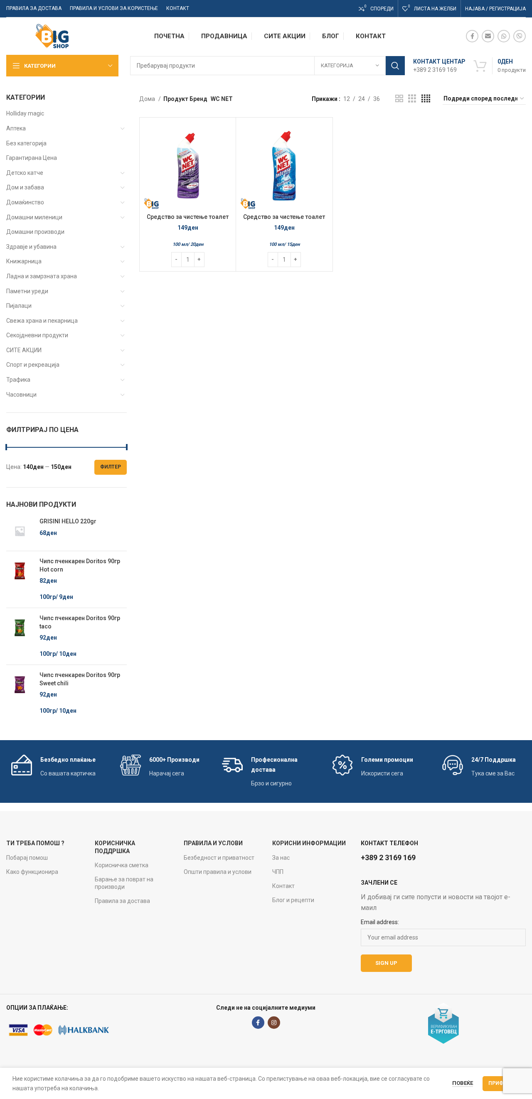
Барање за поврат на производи (124, 883)
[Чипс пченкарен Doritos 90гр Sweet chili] (19, 693)
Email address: (380, 922)
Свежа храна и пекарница (42, 320)
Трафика (18, 379)
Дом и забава (25, 187)
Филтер (110, 467)
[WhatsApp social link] (504, 36)
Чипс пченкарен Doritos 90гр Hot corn (79, 565)
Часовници (21, 394)
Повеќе (462, 1083)
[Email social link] (488, 36)
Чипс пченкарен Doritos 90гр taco (79, 622)
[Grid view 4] (425, 98)
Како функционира (32, 871)
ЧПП (277, 871)
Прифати (501, 1083)
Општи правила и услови (217, 871)
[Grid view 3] (412, 98)
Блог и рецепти (293, 900)
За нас (281, 857)
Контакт (283, 886)
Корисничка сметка (121, 865)
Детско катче (24, 172)
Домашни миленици (34, 217)
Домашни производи (35, 231)
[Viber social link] (519, 36)
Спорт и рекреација (32, 364)
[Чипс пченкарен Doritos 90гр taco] (19, 636)
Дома (147, 99)
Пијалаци (19, 305)
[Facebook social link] (472, 36)
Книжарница (24, 261)
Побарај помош (27, 857)
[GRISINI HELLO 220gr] (19, 531)
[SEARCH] (395, 65)
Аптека (16, 128)
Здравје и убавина (31, 246)
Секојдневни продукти (37, 335)
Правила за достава (122, 901)
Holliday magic (25, 113)
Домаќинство (25, 202)
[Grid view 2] (399, 98)
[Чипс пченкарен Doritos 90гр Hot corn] (19, 579)
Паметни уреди (27, 291)
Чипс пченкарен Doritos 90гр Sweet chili (79, 679)
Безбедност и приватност (219, 857)
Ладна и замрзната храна (41, 276)
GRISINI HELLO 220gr (67, 521)
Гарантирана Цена (31, 158)
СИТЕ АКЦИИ (24, 350)
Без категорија (26, 143)
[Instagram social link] (274, 1022)
